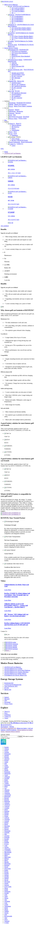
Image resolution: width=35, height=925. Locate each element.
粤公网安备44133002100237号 (19, 723)
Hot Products (4, 726)
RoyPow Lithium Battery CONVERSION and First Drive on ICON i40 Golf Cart (17, 623)
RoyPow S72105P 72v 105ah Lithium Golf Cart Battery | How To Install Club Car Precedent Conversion (17, 595)
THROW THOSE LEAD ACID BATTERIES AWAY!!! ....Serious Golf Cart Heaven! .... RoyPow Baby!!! (16, 605)
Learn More (7, 590)
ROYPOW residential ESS (8, 728)
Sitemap (11, 726)
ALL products (5, 226)
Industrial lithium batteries (12, 731)
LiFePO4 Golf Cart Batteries (12, 153)
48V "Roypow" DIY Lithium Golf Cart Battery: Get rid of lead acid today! (16, 615)
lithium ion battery (22, 728)
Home (6, 151)
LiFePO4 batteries (11, 730)
